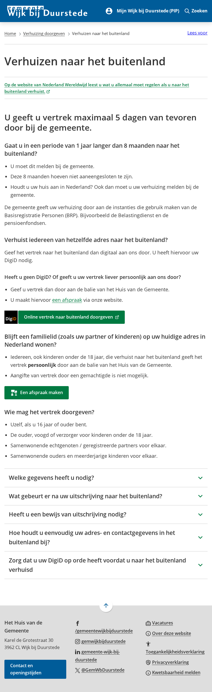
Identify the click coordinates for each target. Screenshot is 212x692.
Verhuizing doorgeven (44, 33)
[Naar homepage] (47, 11)
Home (10, 33)
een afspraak (67, 300)
